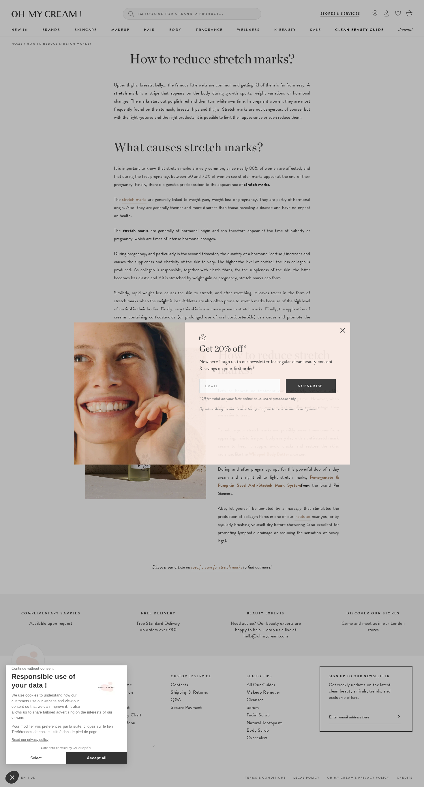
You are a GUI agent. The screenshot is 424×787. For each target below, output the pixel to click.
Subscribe (310, 385)
